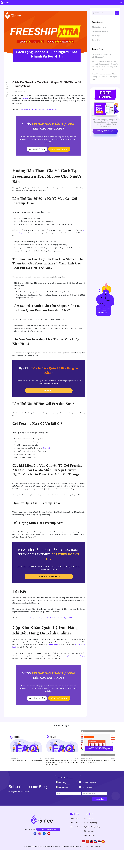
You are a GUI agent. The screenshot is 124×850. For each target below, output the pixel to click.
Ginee (33, 642)
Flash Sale (46, 448)
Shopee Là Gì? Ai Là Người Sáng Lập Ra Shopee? (38, 109)
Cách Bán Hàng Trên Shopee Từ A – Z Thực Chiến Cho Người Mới (47, 618)
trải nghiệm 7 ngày (74, 656)
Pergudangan (86, 787)
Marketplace (63, 787)
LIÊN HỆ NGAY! (48, 390)
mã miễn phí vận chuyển (50, 442)
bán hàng (25, 98)
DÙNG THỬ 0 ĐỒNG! (59, 149)
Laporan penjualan (88, 783)
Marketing (62, 783)
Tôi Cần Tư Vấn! (37, 149)
